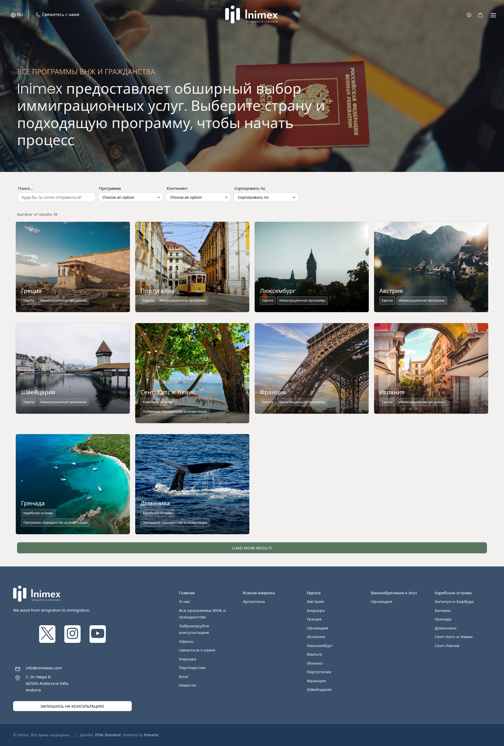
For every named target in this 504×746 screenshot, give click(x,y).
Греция (314, 619)
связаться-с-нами (197, 650)
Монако (315, 663)
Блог (183, 676)
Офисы (186, 641)
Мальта (314, 654)
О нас (184, 601)
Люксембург (320, 645)
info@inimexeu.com (44, 667)
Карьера (187, 658)
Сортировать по (249, 188)
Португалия (319, 671)
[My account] (469, 14)
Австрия (315, 601)
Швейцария (319, 689)
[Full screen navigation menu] (493, 14)
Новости (187, 685)
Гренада (443, 619)
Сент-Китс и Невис (454, 636)
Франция (316, 680)
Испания (316, 636)
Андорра (316, 610)
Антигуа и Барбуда (454, 601)
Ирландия (317, 628)
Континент (177, 188)
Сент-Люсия (447, 645)
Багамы (443, 610)
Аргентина (254, 601)
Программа (110, 188)
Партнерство (192, 667)
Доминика (445, 628)
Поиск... (25, 188)
